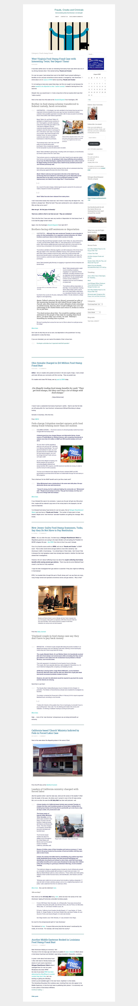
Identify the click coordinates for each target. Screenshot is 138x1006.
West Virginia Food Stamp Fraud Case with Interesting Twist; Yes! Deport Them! (54, 60)
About (57, 16)
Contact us (64, 16)
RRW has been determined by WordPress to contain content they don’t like (43, 974)
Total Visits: (91, 321)
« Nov (89, 99)
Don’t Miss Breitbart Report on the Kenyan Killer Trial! (96, 249)
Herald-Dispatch (60, 100)
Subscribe (94, 144)
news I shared (69, 952)
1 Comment (42, 736)
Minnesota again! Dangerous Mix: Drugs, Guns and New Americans (96, 295)
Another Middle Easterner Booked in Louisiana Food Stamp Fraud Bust (56, 941)
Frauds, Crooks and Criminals (69, 9)
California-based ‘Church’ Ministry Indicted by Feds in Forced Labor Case (55, 731)
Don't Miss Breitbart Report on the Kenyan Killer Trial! (96, 290)
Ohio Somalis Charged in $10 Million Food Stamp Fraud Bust (57, 364)
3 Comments (42, 533)
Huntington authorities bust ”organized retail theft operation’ (53, 343)
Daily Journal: (41, 632)
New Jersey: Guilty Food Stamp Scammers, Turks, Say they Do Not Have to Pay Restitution (57, 529)
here (54, 888)
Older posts (35, 996)
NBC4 (37, 419)
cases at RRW (47, 80)
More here (35, 497)
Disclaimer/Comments (76, 16)
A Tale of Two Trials (93, 253)
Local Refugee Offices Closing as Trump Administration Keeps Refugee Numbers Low (96, 285)
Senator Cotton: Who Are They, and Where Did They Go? (97, 262)
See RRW (51, 542)
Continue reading (37, 990)
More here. (35, 328)
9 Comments (42, 368)
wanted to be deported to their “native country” (50, 86)
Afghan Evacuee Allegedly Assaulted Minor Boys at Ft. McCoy (97, 266)
